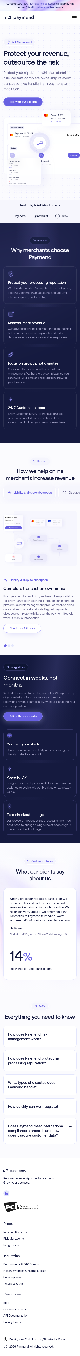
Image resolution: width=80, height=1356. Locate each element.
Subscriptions (12, 1277)
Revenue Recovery (15, 1232)
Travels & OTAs (13, 1283)
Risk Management (14, 1238)
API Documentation (15, 1315)
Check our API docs (22, 628)
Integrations (11, 1245)
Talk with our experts (23, 101)
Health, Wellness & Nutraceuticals (24, 1270)
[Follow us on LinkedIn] (6, 1193)
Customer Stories (14, 1309)
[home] (18, 17)
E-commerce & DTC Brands (21, 1264)
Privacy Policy (12, 1322)
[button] (73, 17)
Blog (6, 1302)
